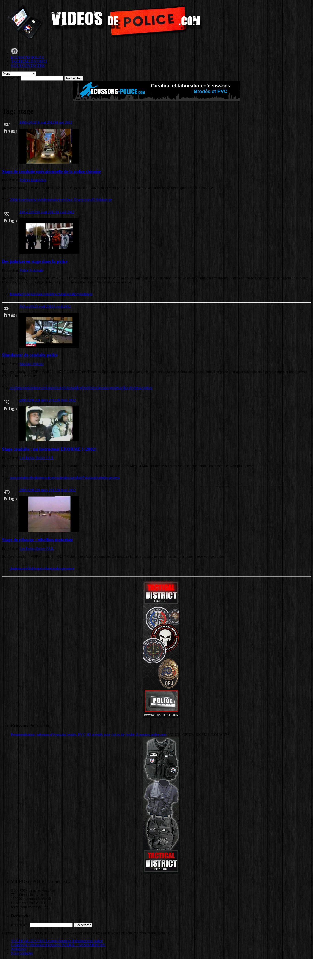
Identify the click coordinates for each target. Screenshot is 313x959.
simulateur (98, 388)
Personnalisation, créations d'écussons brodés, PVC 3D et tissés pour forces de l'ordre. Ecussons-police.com (89, 734)
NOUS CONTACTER (28, 66)
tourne (69, 568)
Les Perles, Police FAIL (36, 458)
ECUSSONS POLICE (27, 57)
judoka (35, 294)
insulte (58, 478)
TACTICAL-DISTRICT (29, 61)
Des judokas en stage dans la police (34, 261)
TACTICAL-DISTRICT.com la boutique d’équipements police (57, 941)
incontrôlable (26, 568)
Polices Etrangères (32, 180)
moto (50, 568)
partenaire (47, 294)
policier (65, 388)
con (12, 478)
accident (16, 388)
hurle (34, 478)
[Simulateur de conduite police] (49, 346)
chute (13, 568)
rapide (75, 388)
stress (117, 388)
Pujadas (87, 478)
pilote (78, 478)
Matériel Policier (31, 364)
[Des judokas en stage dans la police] (49, 252)
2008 (13, 200)
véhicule (127, 388)
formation (17, 294)
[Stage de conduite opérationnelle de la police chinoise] (49, 162)
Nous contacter (22, 953)
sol (56, 568)
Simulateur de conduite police (29, 355)
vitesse (137, 388)
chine (21, 200)
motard (41, 568)
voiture (147, 388)
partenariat (61, 294)
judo (27, 294)
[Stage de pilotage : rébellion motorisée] (49, 531)
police (73, 294)
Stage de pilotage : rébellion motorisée (37, 539)
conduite (41, 200)
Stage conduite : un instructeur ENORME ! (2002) (49, 449)
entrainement (56, 200)
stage (108, 200)
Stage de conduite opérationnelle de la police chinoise (51, 171)
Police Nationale (31, 270)
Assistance (18, 949)
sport (81, 294)
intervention (42, 388)
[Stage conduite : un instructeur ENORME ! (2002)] (49, 440)
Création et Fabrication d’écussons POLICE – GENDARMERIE (58, 945)
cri (29, 478)
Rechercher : (11, 78)
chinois (30, 200)
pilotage (68, 478)
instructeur (45, 478)
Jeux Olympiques (78, 200)
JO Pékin (97, 200)
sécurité (85, 388)
